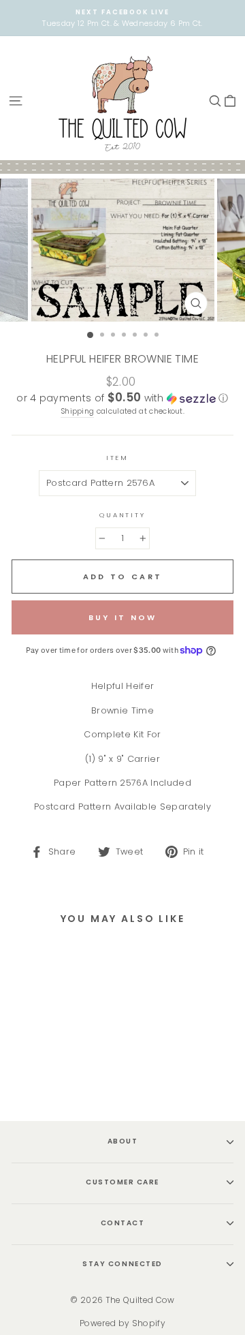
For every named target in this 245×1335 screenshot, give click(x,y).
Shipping (78, 411)
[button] (122, 398)
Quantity (122, 514)
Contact (123, 1223)
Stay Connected (122, 1264)
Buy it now (122, 617)
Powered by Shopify (122, 1323)
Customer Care (122, 1182)
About (123, 1141)
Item (117, 457)
